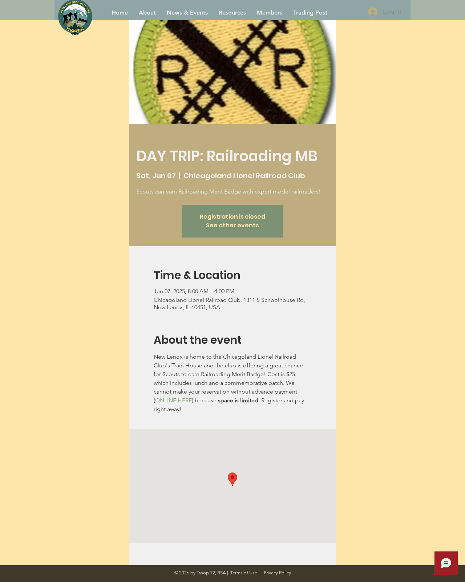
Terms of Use (243, 572)
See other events (232, 225)
